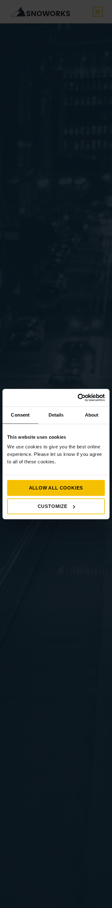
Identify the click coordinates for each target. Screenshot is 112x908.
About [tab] (92, 415)
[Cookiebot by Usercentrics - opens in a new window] (79, 398)
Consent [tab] (20, 415)
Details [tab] (56, 415)
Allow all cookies (56, 487)
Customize (53, 506)
